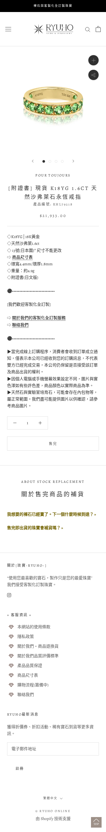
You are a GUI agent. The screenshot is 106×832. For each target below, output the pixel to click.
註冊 (20, 768)
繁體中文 (50, 798)
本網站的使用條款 (33, 627)
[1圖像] (43, 161)
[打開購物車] (98, 29)
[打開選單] (8, 29)
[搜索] (87, 29)
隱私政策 (25, 636)
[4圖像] (62, 161)
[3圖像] (56, 161)
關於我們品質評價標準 (38, 656)
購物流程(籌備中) (33, 685)
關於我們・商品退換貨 (38, 646)
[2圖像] (50, 161)
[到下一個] (73, 161)
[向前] (33, 161)
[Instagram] (9, 594)
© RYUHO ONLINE (53, 811)
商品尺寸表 (22, 257)
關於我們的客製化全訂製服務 (39, 318)
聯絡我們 (20, 325)
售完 (53, 444)
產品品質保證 (29, 665)
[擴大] (93, 60)
